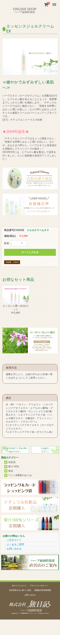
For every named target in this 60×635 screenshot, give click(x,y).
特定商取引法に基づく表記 (20, 590)
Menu (55, 2)
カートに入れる (30, 252)
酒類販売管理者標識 (42, 590)
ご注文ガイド (14, 540)
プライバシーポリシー (39, 586)
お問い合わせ (14, 548)
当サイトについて (19, 586)
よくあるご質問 (15, 544)
